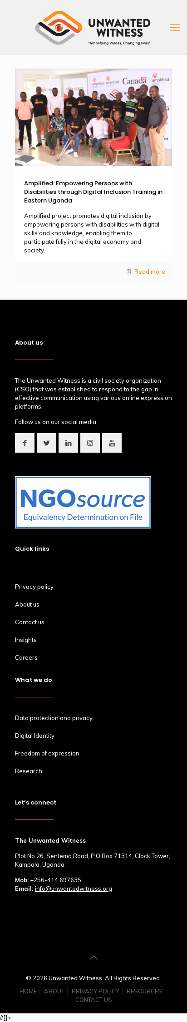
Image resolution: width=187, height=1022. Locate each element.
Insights (26, 639)
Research (28, 771)
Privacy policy (34, 586)
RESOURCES (144, 991)
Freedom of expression (47, 753)
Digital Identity (34, 735)
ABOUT (54, 991)
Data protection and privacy (54, 717)
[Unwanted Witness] (93, 27)
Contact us (29, 622)
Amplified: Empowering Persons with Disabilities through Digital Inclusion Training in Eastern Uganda (93, 192)
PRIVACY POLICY (95, 991)
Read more (149, 271)
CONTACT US (93, 999)
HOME (28, 991)
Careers (26, 657)
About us (27, 604)
